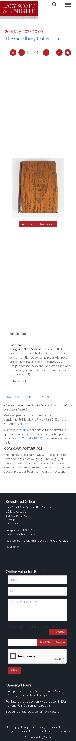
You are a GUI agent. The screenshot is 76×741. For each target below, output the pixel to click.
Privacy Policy (61, 731)
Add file (60, 631)
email (25, 429)
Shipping (30, 396)
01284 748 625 (32, 438)
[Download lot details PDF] (59, 52)
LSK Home (12, 546)
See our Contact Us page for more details (32, 711)
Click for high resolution (40, 224)
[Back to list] (13, 52)
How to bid (12, 396)
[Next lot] (46, 52)
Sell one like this (52, 396)
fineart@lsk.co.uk (24, 534)
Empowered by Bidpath (39, 737)
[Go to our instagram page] (50, 381)
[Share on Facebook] (35, 381)
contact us (11, 463)
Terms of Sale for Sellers (34, 731)
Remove (60, 642)
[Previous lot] (21, 52)
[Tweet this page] (43, 381)
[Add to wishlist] (68, 52)
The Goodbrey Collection (32, 38)
